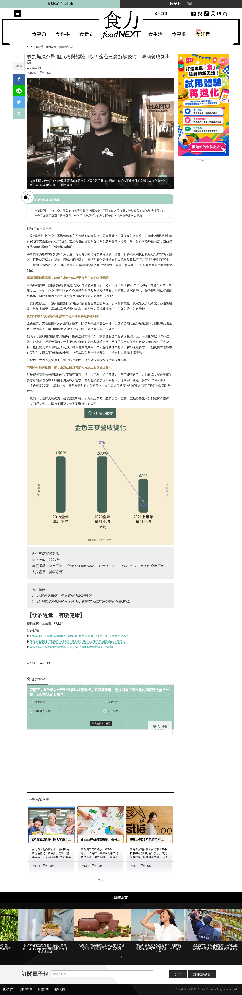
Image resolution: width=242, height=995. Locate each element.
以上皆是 (113, 711)
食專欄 (179, 34)
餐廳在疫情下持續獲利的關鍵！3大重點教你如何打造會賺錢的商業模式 (77, 641)
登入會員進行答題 (101, 723)
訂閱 (178, 974)
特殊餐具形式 (42, 711)
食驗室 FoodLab (60, 3)
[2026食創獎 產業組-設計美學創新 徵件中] (203, 105)
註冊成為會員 (201, 974)
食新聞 (86, 34)
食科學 (63, 34)
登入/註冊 (161, 13)
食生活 (155, 34)
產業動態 (51, 46)
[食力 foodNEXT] (121, 25)
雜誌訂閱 (43, 989)
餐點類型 (113, 701)
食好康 (203, 34)
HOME (29, 46)
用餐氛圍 (39, 701)
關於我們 (8, 989)
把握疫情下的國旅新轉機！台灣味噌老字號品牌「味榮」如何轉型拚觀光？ (80, 636)
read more (160, 729)
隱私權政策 (25, 989)
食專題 (39, 34)
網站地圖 (59, 989)
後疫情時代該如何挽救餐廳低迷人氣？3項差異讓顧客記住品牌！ (73, 647)
